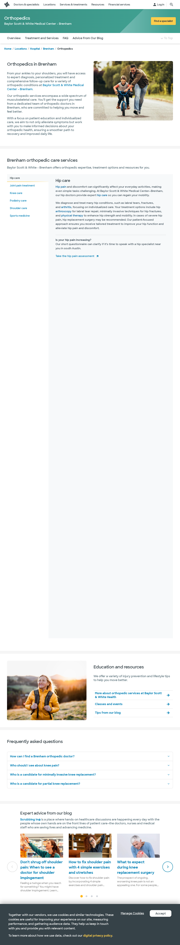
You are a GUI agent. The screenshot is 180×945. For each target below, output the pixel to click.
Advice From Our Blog (88, 38)
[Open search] (171, 4)
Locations (21, 48)
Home (7, 48)
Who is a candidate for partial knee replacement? (45, 783)
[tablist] (28, 406)
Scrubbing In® (30, 819)
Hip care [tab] (15, 178)
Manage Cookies (132, 913)
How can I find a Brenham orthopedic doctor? (42, 756)
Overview (14, 38)
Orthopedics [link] (65, 48)
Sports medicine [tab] (20, 215)
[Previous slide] (12, 867)
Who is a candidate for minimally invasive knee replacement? (53, 774)
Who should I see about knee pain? (34, 765)
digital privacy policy (97, 935)
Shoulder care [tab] (18, 208)
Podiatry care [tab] (18, 200)
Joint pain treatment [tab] (22, 185)
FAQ (65, 38)
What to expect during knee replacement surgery (135, 867)
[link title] (6, 4)
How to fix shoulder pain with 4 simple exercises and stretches (90, 867)
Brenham (48, 48)
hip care (102, 195)
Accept (160, 913)
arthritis (66, 207)
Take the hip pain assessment (75, 256)
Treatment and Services (42, 38)
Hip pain (61, 187)
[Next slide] (167, 867)
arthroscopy (64, 211)
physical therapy (72, 215)
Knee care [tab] (16, 193)
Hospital (35, 48)
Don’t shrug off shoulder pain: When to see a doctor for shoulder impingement (41, 870)
